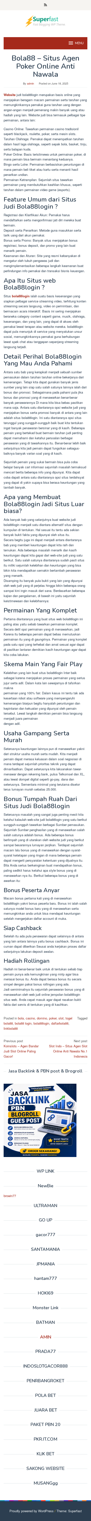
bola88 (8, 1023)
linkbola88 (11, 1028)
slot (61, 1018)
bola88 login (23, 1023)
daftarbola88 (59, 1023)
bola (21, 1018)
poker (53, 1018)
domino (42, 1018)
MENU (79, 43)
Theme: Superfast (69, 1511)
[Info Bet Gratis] (45, 20)
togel (69, 1018)
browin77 (10, 1195)
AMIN (45, 1337)
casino (30, 1018)
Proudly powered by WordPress (31, 1511)
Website (10, 94)
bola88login (21, 296)
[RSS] (45, 5)
